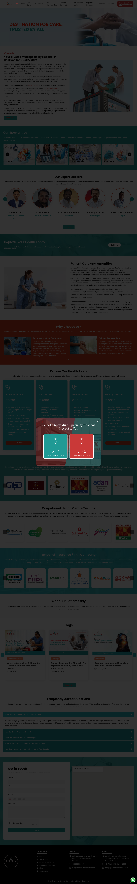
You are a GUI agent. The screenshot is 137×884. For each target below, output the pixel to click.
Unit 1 (55, 452)
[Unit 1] (55, 442)
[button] (98, 421)
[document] (68, 442)
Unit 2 (82, 452)
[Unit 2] (82, 442)
